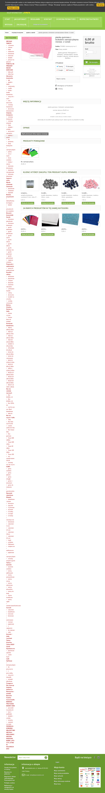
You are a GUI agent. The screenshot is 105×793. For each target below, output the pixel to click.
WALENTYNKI (10, 730)
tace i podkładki (9, 713)
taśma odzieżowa (9, 584)
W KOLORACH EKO (10, 747)
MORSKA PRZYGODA (10, 703)
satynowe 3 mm (10, 525)
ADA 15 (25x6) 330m (10, 337)
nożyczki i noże (10, 97)
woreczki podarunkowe (10, 269)
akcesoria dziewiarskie (10, 110)
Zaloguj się (21, 24)
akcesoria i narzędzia (10, 132)
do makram (11, 630)
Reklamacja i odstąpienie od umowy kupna (9, 787)
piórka (10, 152)
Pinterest (70, 70)
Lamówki (9, 638)
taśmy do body (10, 592)
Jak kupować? (20, 19)
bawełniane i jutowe (10, 500)
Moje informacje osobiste (62, 781)
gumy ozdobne (8, 469)
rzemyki (10, 622)
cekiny (10, 293)
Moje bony (57, 784)
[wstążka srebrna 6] (30, 184)
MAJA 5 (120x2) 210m (10, 361)
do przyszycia (9, 668)
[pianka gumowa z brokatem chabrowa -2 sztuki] (91, 220)
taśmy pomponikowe (10, 576)
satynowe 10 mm (10, 529)
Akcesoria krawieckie (9, 77)
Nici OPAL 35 (10, 404)
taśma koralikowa (9, 596)
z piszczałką (9, 672)
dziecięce (11, 503)
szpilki (10, 88)
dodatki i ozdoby (9, 128)
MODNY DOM (10, 706)
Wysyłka (8, 24)
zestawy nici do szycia (10, 463)
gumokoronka (10, 491)
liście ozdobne (8, 159)
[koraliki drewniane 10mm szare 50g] (50, 184)
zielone (10, 47)
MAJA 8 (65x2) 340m (10, 365)
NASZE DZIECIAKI (9, 69)
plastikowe (11, 188)
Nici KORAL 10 (9, 396)
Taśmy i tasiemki (9, 564)
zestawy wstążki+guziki (10, 559)
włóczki (10, 413)
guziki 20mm (8, 245)
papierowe (11, 552)
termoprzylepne (10, 665)
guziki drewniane (9, 228)
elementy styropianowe (10, 171)
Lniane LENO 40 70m (10, 427)
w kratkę (10, 511)
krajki (9, 540)
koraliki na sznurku (10, 298)
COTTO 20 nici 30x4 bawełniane (10, 409)
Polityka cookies (13, 8)
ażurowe (10, 509)
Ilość (86, 49)
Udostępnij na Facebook (65, 85)
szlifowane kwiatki (10, 290)
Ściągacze (9, 683)
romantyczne (10, 520)
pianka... (24, 229)
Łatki (7, 659)
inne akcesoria (9, 101)
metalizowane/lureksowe (12, 605)
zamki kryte (9, 656)
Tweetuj (60, 66)
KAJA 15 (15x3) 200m (10, 353)
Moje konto (59, 767)
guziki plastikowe (9, 232)
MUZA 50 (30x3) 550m (10, 382)
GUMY (8, 466)
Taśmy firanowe (9, 641)
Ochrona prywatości (65, 19)
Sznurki (8, 607)
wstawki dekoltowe (9, 680)
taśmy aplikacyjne (9, 572)
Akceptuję (100, 5)
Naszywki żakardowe (9, 494)
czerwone (11, 45)
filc (9, 139)
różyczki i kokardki (10, 676)
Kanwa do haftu (9, 310)
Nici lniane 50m (10, 431)
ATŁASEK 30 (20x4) (10, 349)
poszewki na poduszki (10, 709)
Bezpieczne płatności (89, 19)
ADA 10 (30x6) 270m (10, 332)
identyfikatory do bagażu (10, 202)
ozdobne (10, 542)
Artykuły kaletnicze (9, 688)
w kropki (10, 513)
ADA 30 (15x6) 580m (10, 341)
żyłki (9, 632)
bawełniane (11, 612)
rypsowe (10, 505)
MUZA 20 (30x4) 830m (10, 377)
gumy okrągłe (8, 478)
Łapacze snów (8, 179)
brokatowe (11, 53)
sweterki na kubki (9, 723)
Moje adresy (58, 778)
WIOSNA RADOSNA (9, 737)
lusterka (10, 720)
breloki (10, 205)
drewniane (11, 276)
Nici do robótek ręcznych (9, 391)
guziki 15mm (8, 240)
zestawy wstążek (9, 122)
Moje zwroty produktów (61, 773)
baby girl (10, 72)
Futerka (8, 697)
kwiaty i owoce (9, 163)
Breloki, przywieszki (10, 196)
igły (9, 80)
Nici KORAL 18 (9, 400)
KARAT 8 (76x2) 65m (10, 345)
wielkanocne (10, 550)
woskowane (9, 620)
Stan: (57, 49)
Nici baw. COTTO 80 (9, 422)
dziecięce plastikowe (10, 220)
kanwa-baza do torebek (9, 319)
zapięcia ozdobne (9, 261)
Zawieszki (9, 186)
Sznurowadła (10, 699)
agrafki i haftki (9, 83)
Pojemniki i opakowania (10, 265)
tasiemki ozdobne (9, 568)
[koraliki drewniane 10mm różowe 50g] (91, 184)
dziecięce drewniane (10, 224)
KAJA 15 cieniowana (9, 357)
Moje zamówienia (59, 770)
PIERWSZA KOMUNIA (9, 727)
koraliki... (44, 193)
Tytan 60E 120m (10, 443)
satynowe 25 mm (10, 537)
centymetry (11, 86)
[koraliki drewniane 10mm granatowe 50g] (71, 184)
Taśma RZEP (10, 644)
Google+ (60, 70)
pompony (10, 141)
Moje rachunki (58, 776)
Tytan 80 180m (9, 447)
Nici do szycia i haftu (10, 416)
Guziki (8, 217)
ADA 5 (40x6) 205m (10, 328)
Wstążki (8, 497)
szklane (10, 280)
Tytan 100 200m (10, 451)
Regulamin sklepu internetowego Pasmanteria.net (10, 778)
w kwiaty (10, 515)
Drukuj (60, 89)
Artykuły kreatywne (9, 114)
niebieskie (11, 51)
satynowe (11, 610)
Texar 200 (11, 454)
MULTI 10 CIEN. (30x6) (10, 386)
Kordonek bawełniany (9, 324)
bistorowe (11, 616)
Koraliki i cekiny (9, 273)
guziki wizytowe (9, 253)
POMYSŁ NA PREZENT (10, 65)
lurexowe (10, 614)
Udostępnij (70, 66)
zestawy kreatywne (9, 118)
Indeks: (57, 46)
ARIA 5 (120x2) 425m (10, 369)
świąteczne (11, 546)
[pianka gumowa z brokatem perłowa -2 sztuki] (50, 220)
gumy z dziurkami (9, 482)
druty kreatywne (9, 144)
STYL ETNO (10, 742)
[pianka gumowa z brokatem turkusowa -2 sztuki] (71, 220)
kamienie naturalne (9, 285)
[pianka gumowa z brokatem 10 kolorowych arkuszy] (30, 220)
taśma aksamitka (9, 588)
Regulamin (35, 19)
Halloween (11, 544)
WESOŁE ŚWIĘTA (9, 42)
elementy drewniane (9, 175)
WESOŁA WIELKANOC (10, 733)
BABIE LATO (10, 740)
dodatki (10, 57)
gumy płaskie (8, 474)
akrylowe (10, 282)
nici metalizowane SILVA (10, 458)
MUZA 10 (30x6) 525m (10, 373)
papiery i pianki (9, 136)
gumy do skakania (9, 486)
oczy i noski (9, 155)
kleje (9, 125)
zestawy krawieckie (9, 106)
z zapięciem (9, 627)
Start (7, 19)
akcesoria (11, 295)
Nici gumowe (8, 435)
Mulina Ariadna (8, 306)
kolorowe (10, 55)
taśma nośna (9, 580)
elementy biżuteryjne (9, 167)
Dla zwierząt (10, 685)
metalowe (11, 190)
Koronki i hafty (9, 635)
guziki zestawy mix (10, 249)
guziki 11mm (8, 236)
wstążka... (24, 193)
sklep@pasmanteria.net (37, 775)
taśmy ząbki (9, 600)
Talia (9, 419)
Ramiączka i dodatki (10, 692)
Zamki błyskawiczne (10, 647)
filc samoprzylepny (27, 162)
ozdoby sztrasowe (9, 302)
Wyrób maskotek (9, 183)
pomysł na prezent (10, 61)
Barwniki (9, 695)
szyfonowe (11, 507)
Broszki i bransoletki (9, 214)
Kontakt (48, 19)
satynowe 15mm (10, 533)
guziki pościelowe (9, 257)
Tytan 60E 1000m (10, 439)
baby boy (10, 74)
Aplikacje (9, 661)
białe (9, 49)
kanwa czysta (9, 314)
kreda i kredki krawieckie (9, 92)
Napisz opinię (60, 79)
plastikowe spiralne (10, 651)
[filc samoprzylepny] (30, 153)
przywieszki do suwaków (10, 210)
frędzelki (10, 192)
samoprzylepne (10, 149)
